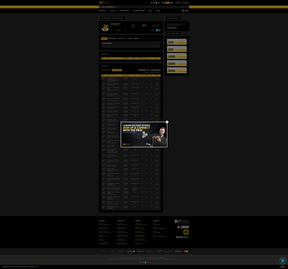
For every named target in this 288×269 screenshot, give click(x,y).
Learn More (36, 266)
